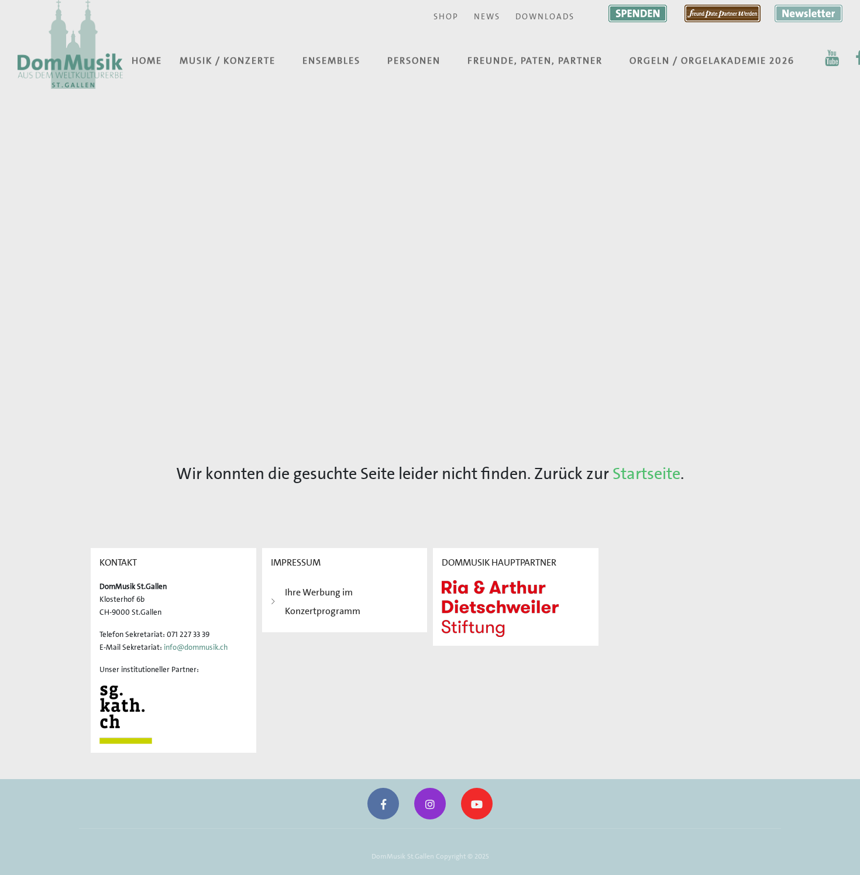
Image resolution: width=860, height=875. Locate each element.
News (487, 16)
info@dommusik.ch (196, 647)
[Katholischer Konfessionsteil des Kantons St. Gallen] (125, 714)
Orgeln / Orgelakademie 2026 (711, 60)
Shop (446, 16)
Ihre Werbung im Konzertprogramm (322, 601)
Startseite (646, 473)
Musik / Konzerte (228, 60)
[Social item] (832, 58)
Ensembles (331, 60)
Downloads (545, 16)
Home (147, 60)
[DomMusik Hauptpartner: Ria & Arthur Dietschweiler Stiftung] (500, 607)
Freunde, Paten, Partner (535, 60)
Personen (414, 60)
